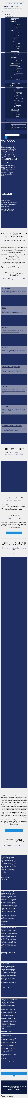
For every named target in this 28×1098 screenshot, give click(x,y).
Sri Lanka (18, 26)
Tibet (17, 28)
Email (11, 7)
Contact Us (10, 131)
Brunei (18, 43)
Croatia (18, 79)
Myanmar (18, 46)
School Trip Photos (18, 102)
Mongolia (19, 59)
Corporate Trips (11, 120)
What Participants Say (18, 96)
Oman (17, 70)
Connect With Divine (14, 533)
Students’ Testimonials (18, 105)
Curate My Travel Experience (15, 3)
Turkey (18, 71)
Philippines (19, 48)
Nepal (17, 23)
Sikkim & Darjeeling (17, 37)
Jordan (18, 66)
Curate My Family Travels (14, 830)
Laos (17, 45)
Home (8, 14)
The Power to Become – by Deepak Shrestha (18, 124)
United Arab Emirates (18, 73)
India (17, 32)
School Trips (10, 82)
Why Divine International (18, 92)
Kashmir (18, 34)
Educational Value (18, 89)
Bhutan (18, 24)
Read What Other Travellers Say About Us (14, 1074)
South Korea (19, 60)
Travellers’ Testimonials (18, 127)
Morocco (19, 68)
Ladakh (18, 35)
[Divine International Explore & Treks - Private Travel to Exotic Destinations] (10, 12)
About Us (9, 122)
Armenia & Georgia (17, 53)
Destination (10, 16)
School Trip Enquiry (18, 99)
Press (12, 129)
